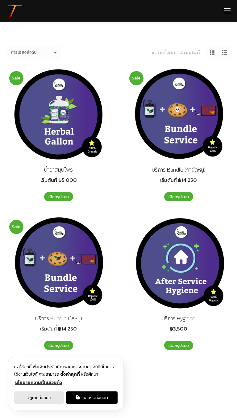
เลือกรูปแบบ (58, 197)
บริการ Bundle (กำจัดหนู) (179, 169)
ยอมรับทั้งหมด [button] (94, 397)
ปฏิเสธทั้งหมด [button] (39, 397)
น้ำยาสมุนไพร (58, 169)
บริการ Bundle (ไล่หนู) (58, 318)
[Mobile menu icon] (227, 11)
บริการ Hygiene (178, 318)
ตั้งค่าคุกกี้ (70, 374)
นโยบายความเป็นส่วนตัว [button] (38, 382)
